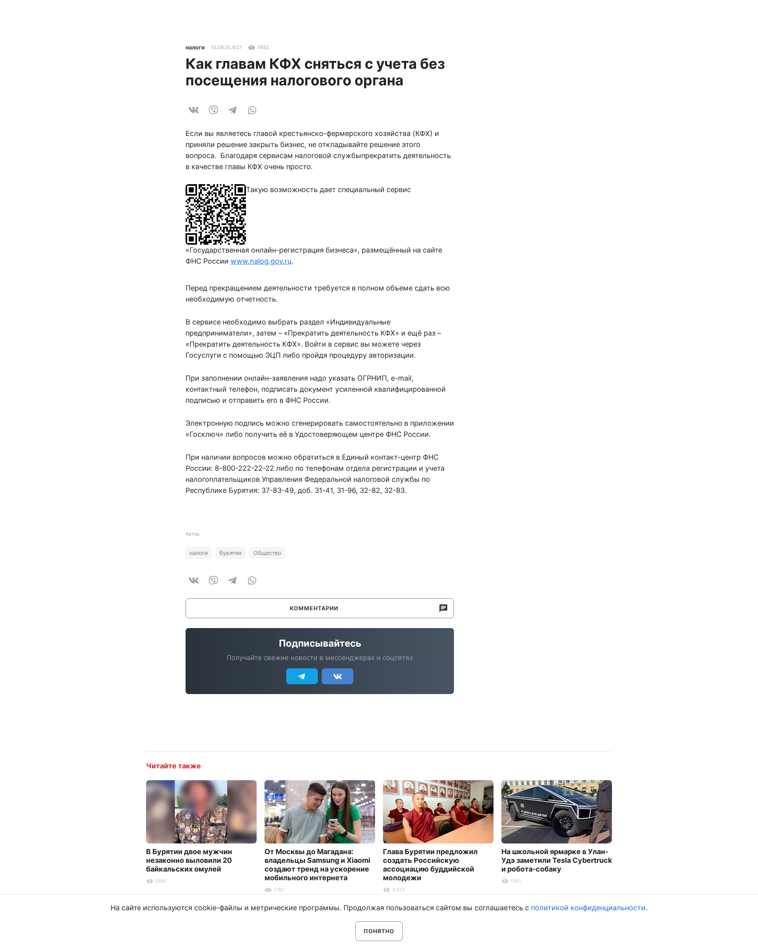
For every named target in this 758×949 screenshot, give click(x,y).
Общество (267, 552)
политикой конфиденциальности (588, 908)
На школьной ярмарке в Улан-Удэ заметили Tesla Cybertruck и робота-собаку (556, 860)
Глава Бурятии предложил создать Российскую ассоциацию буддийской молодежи (430, 864)
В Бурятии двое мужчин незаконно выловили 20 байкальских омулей (189, 860)
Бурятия (231, 552)
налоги (195, 47)
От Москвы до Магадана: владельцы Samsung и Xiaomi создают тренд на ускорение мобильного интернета (317, 864)
